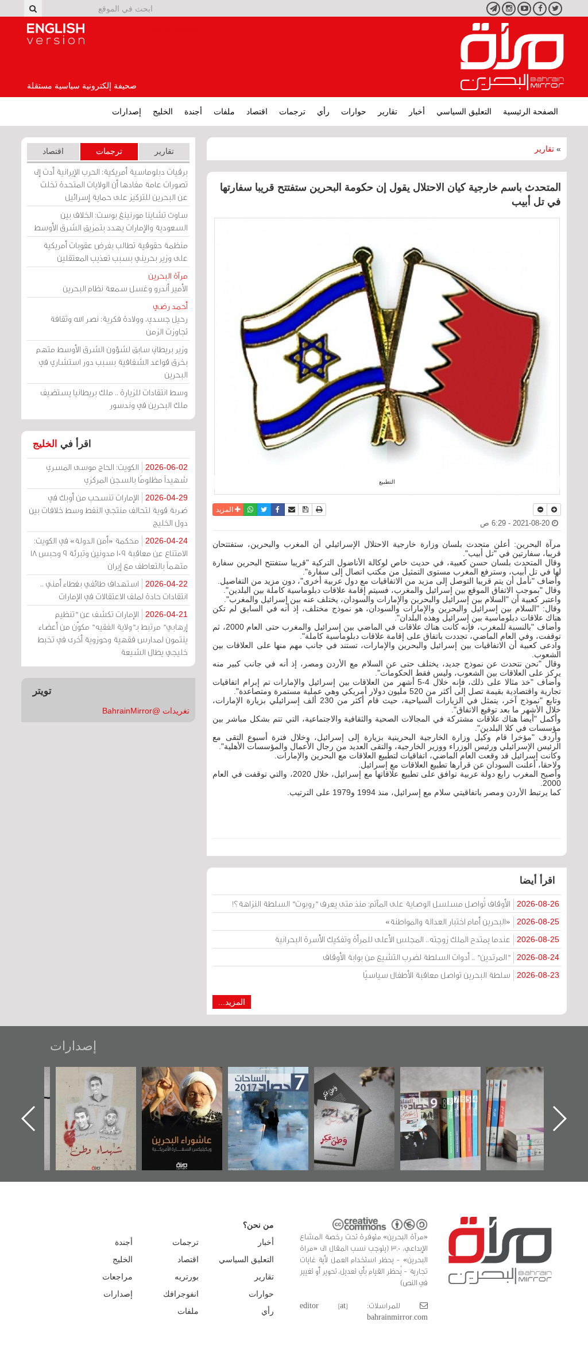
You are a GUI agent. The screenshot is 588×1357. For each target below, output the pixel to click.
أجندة (193, 111)
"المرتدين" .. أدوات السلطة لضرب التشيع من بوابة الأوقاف (441, 957)
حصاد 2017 (366, 1079)
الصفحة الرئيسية (530, 111)
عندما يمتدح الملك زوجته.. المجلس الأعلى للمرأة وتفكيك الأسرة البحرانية (416, 939)
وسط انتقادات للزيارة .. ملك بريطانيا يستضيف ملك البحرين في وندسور (114, 398)
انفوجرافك (181, 1293)
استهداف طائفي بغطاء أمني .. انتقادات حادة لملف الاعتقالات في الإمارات (114, 589)
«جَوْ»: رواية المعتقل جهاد (107, 1086)
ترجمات (292, 111)
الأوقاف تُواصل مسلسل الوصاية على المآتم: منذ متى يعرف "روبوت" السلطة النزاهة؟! (395, 903)
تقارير (387, 111)
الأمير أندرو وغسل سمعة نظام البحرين (125, 281)
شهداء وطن (194, 1079)
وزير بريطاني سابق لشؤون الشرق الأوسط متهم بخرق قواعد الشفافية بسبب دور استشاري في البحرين (112, 361)
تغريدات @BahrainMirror (145, 710)
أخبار (417, 111)
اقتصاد (257, 111)
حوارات (353, 111)
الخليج (163, 111)
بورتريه (187, 1276)
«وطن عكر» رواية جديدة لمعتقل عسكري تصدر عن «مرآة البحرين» (451, 1099)
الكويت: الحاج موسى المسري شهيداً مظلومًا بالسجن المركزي (117, 473)
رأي (323, 111)
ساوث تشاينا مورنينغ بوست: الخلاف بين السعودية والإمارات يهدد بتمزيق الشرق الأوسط (111, 221)
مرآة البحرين (512, 56)
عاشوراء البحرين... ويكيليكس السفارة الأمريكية (280, 1093)
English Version (55, 33)
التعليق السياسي (464, 111)
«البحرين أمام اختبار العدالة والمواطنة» (472, 921)
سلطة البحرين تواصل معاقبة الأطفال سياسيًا (461, 975)
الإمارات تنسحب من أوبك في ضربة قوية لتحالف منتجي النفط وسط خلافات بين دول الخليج (108, 510)
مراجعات (117, 1276)
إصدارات (126, 111)
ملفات (224, 111)
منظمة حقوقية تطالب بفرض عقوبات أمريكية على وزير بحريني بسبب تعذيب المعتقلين (115, 251)
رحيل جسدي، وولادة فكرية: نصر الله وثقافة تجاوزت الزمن (119, 318)
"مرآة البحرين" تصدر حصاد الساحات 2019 (538, 1093)
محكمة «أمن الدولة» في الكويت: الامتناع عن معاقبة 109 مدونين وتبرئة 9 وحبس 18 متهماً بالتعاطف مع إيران (109, 553)
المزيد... (231, 1002)
